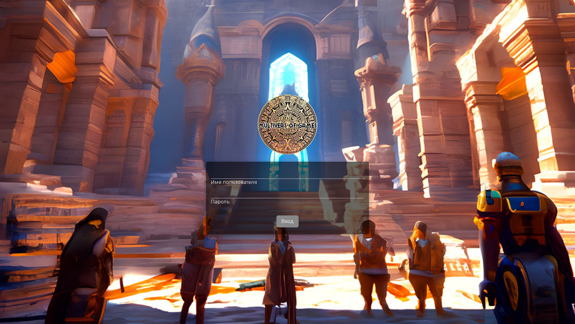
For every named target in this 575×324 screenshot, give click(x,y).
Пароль (220, 202)
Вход (287, 221)
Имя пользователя (234, 182)
